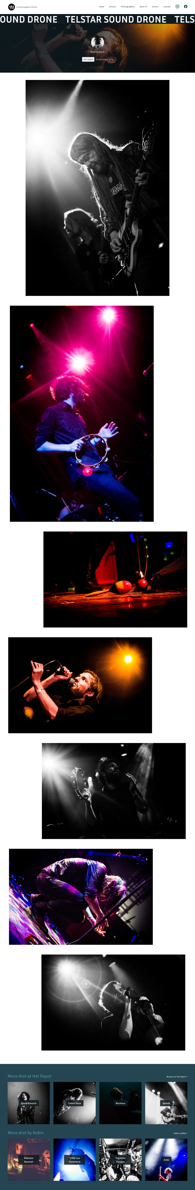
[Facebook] (186, 7)
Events (155, 6)
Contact (167, 6)
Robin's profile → (180, 1133)
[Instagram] (177, 7)
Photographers (128, 6)
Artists (112, 6)
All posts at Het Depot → (177, 1077)
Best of (143, 6)
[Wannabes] (12, 7)
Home (101, 6)
